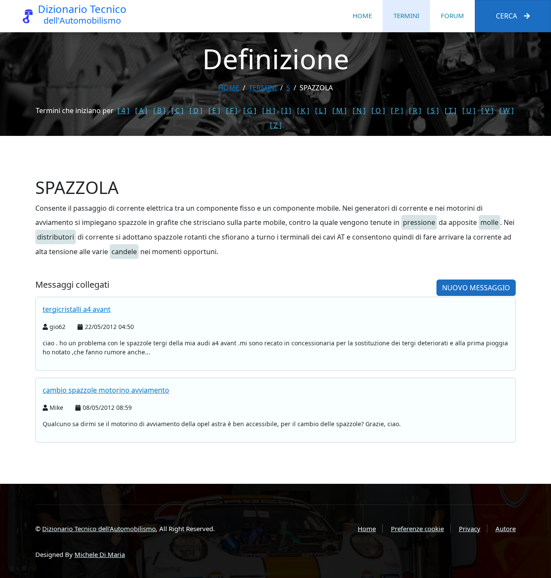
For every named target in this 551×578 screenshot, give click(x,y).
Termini (406, 15)
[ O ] (378, 110)
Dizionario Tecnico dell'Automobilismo (99, 528)
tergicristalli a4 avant (77, 309)
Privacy (469, 528)
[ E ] (214, 110)
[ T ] (450, 110)
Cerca (506, 16)
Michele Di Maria (99, 554)
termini (263, 87)
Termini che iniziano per (75, 110)
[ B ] (159, 110)
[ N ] (359, 110)
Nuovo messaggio (476, 287)
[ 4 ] (123, 110)
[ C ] (177, 110)
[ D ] (195, 110)
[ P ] (397, 110)
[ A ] (141, 110)
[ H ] (268, 110)
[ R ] (415, 110)
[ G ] (249, 110)
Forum (452, 15)
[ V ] (487, 110)
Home (362, 15)
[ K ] (303, 110)
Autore (505, 528)
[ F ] (231, 110)
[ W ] (506, 110)
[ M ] (339, 110)
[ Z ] (276, 125)
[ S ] (433, 110)
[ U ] (468, 110)
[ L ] (320, 110)
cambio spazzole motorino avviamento (106, 390)
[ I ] (286, 110)
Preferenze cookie (417, 528)
